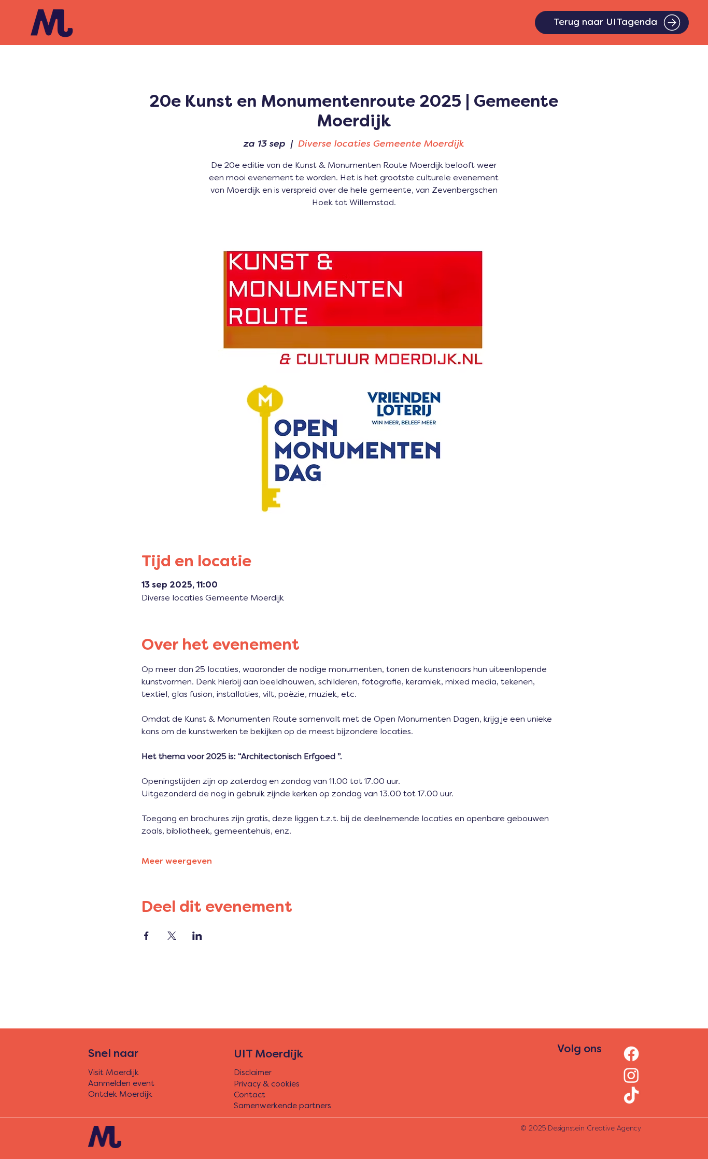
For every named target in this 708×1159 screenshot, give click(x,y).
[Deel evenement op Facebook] (146, 936)
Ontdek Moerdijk (120, 1094)
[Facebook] (631, 1054)
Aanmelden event (121, 1084)
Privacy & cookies (267, 1084)
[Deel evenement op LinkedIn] (197, 936)
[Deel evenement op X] (172, 936)
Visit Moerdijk (113, 1073)
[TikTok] (631, 1096)
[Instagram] (631, 1075)
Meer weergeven (176, 861)
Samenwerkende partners (282, 1106)
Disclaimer (253, 1073)
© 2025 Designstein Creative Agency (580, 1129)
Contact (249, 1095)
